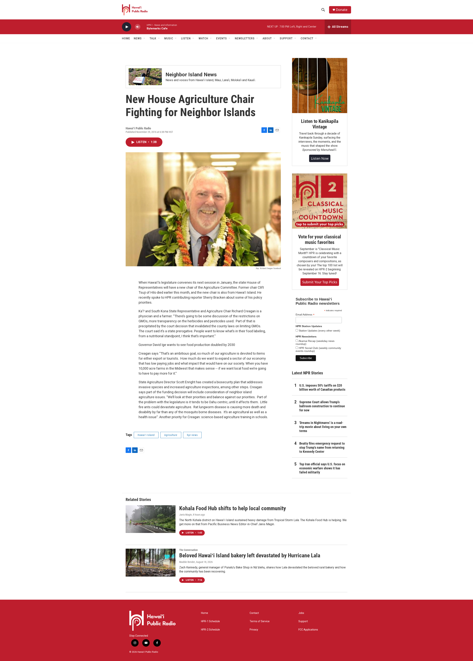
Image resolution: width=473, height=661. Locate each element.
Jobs (301, 613)
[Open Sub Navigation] (144, 38)
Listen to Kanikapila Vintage (319, 124)
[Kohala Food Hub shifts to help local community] (151, 519)
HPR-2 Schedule (210, 629)
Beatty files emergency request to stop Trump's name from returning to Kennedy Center (322, 447)
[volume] (138, 27)
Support (303, 621)
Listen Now (320, 158)
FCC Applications (308, 629)
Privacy (254, 629)
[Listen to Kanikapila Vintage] (319, 85)
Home (126, 38)
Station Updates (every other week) (319, 330)
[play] (127, 27)
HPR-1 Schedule (210, 621)
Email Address (305, 314)
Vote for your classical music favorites (319, 239)
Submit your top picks (319, 282)
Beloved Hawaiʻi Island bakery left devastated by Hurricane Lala (249, 555)
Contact (254, 613)
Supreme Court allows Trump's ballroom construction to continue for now (322, 406)
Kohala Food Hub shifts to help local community (232, 508)
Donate (341, 10)
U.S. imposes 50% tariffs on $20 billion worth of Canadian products (322, 387)
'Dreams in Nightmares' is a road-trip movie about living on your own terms (322, 427)
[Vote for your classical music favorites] (319, 201)
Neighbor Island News (191, 75)
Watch (203, 38)
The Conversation (188, 549)
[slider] (143, 27)
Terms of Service (260, 621)
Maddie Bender (187, 561)
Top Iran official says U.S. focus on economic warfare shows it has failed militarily (322, 468)
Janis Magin (185, 514)
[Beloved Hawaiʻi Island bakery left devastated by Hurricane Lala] (151, 562)
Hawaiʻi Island (146, 435)
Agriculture (170, 435)
